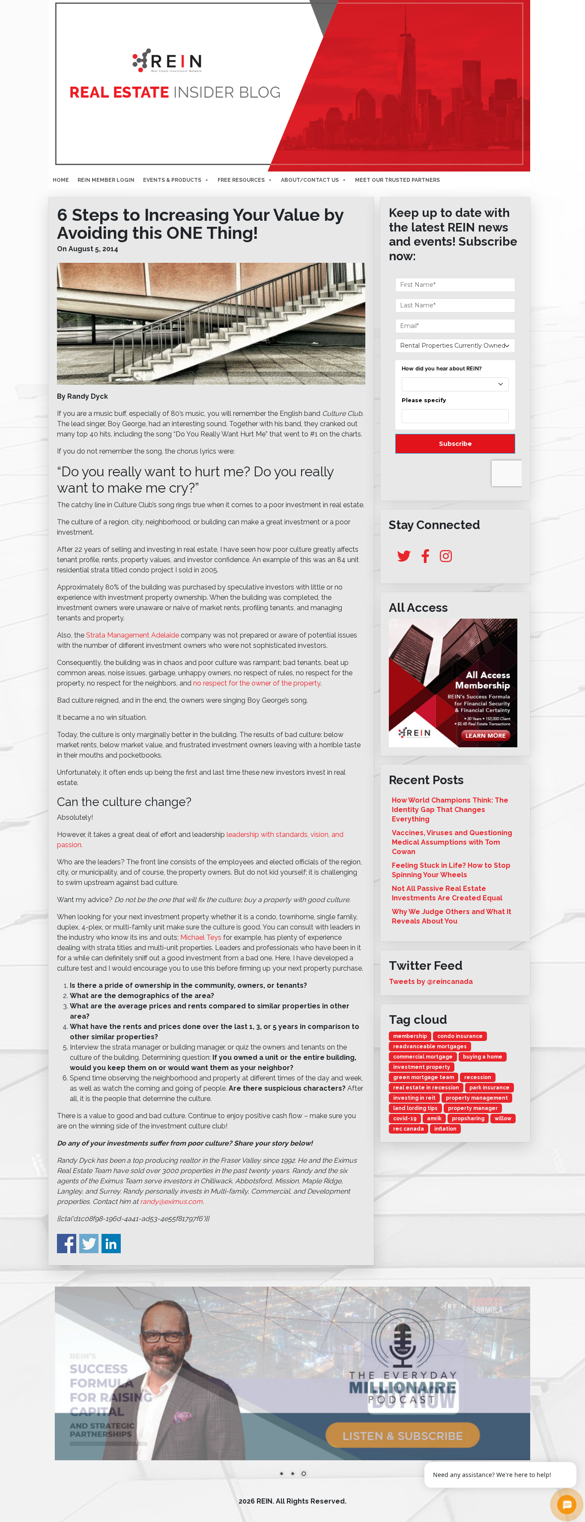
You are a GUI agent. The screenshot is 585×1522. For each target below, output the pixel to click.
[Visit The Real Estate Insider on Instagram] (446, 559)
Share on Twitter (88, 1243)
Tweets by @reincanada (431, 982)
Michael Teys (200, 937)
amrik (434, 1119)
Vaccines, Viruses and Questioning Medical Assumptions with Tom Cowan (452, 842)
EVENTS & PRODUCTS (172, 180)
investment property (421, 1067)
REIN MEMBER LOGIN (106, 180)
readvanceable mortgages (430, 1047)
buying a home (482, 1057)
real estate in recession (426, 1088)
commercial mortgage (423, 1057)
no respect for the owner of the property (256, 683)
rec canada (408, 1129)
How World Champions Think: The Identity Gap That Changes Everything (450, 809)
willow (503, 1119)
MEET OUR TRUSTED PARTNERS (397, 180)
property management (477, 1098)
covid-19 (405, 1119)
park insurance (489, 1088)
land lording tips (415, 1108)
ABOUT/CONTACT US (310, 180)
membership (410, 1036)
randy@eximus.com (171, 1201)
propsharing (468, 1119)
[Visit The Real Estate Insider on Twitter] (404, 559)
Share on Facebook (66, 1243)
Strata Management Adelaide (132, 635)
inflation (445, 1129)
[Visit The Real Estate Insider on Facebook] (425, 559)
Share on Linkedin (111, 1243)
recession (477, 1077)
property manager (473, 1108)
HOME (61, 180)
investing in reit (414, 1098)
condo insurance (460, 1036)
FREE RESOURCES (241, 180)
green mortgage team (423, 1077)
